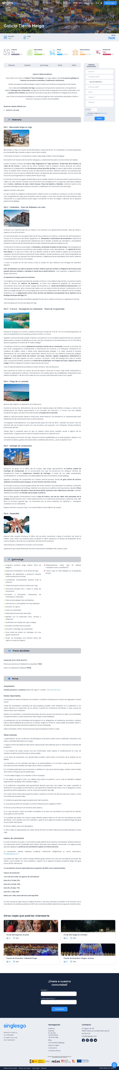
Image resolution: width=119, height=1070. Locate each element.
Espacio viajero (110, 3)
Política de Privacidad (10, 1068)
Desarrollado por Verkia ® (107, 1068)
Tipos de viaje (88, 3)
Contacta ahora (54, 1051)
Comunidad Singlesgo (56, 1043)
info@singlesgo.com (11, 854)
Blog (97, 3)
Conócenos (52, 1048)
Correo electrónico (48, 998)
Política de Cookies (24, 1068)
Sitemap (43, 1068)
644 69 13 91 (86, 1033)
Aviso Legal (35, 1068)
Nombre (44, 990)
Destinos (49, 3)
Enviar (99, 118)
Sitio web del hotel (53, 690)
